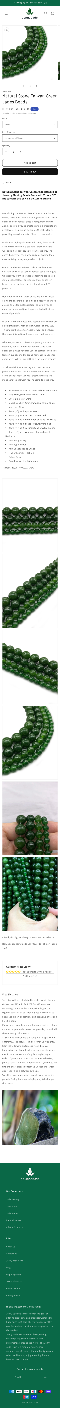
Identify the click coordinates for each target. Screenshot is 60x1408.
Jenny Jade (33, 1402)
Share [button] (9, 182)
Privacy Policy (13, 1295)
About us (10, 1246)
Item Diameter (8, 132)
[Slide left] (23, 86)
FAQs (8, 1267)
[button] (6, 13)
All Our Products (14, 1227)
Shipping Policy (13, 1274)
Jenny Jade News (14, 1260)
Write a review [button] (30, 975)
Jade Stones (12, 1213)
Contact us (11, 1253)
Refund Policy (13, 1288)
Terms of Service (14, 1281)
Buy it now (30, 171)
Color (4, 118)
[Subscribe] (45, 1377)
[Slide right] (36, 86)
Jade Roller (12, 1206)
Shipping (15, 113)
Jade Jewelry (12, 1199)
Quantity (6, 145)
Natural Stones (13, 1220)
